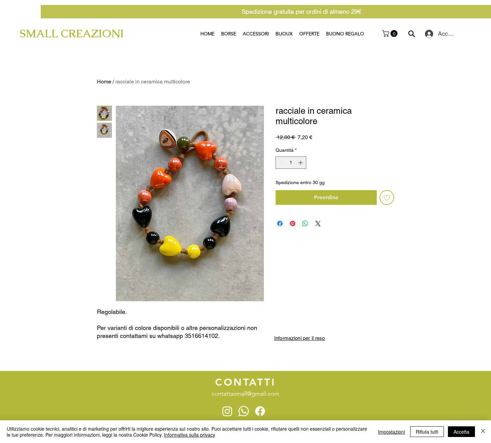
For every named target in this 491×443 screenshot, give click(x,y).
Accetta (461, 431)
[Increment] (301, 162)
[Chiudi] (483, 432)
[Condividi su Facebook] (280, 223)
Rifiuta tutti (427, 431)
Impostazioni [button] (391, 431)
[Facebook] (260, 411)
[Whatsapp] (243, 411)
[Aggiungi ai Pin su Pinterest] (293, 223)
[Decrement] (281, 162)
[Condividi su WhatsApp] (305, 223)
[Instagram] (227, 411)
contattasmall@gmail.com (245, 393)
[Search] (411, 33)
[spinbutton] (291, 162)
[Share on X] (318, 223)
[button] (390, 33)
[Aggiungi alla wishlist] (386, 197)
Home (104, 81)
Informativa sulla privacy (189, 434)
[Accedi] (428, 33)
